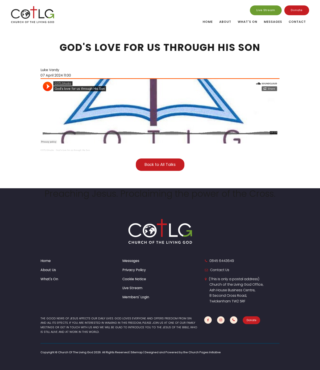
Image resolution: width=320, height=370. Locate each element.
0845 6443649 (221, 260)
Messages (273, 22)
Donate (297, 10)
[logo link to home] (32, 14)
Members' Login (135, 297)
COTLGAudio (47, 150)
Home (208, 22)
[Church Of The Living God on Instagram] (221, 320)
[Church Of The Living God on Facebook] (208, 320)
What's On (247, 22)
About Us (48, 269)
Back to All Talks (160, 164)
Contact (297, 22)
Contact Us (219, 269)
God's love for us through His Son (73, 150)
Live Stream (265, 10)
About (225, 22)
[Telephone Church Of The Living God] (233, 320)
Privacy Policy (134, 269)
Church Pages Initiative (205, 352)
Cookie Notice (134, 279)
